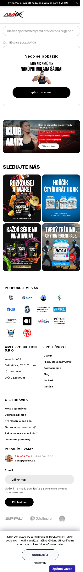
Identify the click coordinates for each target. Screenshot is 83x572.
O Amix (47, 355)
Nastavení (40, 562)
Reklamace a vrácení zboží (21, 433)
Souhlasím (40, 555)
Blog (46, 374)
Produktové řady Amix (57, 361)
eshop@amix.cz (25, 460)
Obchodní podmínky (17, 439)
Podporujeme (52, 368)
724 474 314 (22, 456)
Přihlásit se (19, 502)
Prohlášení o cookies (18, 421)
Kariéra (48, 386)
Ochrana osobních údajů (20, 427)
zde (60, 544)
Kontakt (48, 380)
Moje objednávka (15, 408)
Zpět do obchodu (41, 92)
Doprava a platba (15, 414)
